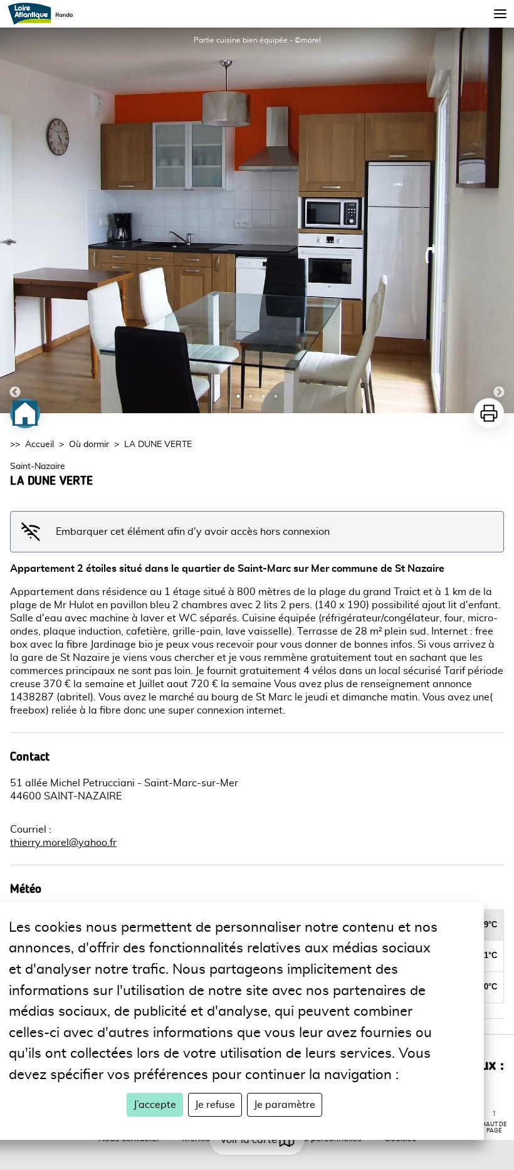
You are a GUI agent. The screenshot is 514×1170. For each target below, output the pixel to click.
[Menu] (500, 13)
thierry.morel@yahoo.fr (63, 843)
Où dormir (89, 444)
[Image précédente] (15, 220)
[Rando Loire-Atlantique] (44, 14)
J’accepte (155, 1105)
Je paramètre (284, 1105)
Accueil (39, 444)
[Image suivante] (499, 220)
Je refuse (215, 1105)
